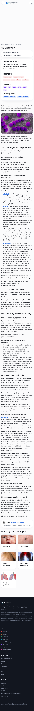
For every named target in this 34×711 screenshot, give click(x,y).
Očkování (5, 639)
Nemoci (12, 44)
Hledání (3, 661)
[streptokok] (17, 123)
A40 (5, 87)
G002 (14, 87)
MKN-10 (3, 669)
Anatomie (5, 636)
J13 (5, 90)
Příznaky (5, 631)
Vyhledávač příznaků (6, 658)
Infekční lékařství (23, 96)
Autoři (2, 685)
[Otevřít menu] (3, 3)
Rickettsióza (24, 546)
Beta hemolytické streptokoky (12, 55)
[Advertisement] (17, 24)
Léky (2, 674)
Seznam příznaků (5, 664)
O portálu (3, 683)
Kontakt (3, 691)
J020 (19, 87)
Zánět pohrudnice (7, 584)
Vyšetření (5, 647)
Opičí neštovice (6, 564)
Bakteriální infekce (9, 96)
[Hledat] (31, 3)
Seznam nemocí (5, 666)
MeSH (2, 671)
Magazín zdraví (7, 649)
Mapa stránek (4, 696)
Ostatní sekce (4, 688)
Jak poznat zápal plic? (24, 564)
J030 (24, 87)
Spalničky (6, 546)
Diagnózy (5, 644)
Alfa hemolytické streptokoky (12, 52)
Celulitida (4, 417)
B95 (9, 87)
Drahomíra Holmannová (17, 522)
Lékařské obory (7, 642)
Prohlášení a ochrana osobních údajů (11, 693)
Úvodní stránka (5, 44)
